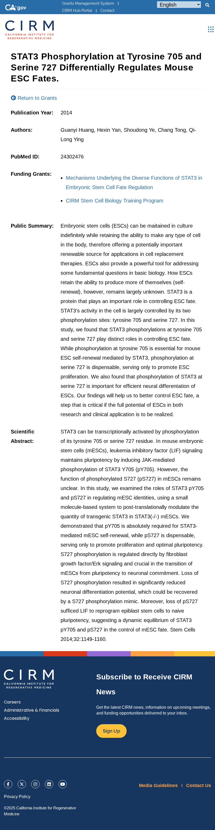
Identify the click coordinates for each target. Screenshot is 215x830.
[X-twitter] (22, 784)
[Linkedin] (49, 784)
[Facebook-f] (8, 784)
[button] (207, 5)
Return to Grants (36, 98)
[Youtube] (62, 784)
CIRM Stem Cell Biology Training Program (114, 201)
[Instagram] (35, 784)
